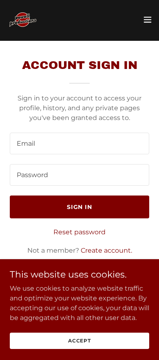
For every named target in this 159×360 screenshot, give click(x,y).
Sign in (80, 207)
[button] (147, 19)
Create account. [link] (106, 250)
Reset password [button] (79, 232)
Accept (79, 341)
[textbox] (79, 143)
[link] (23, 19)
